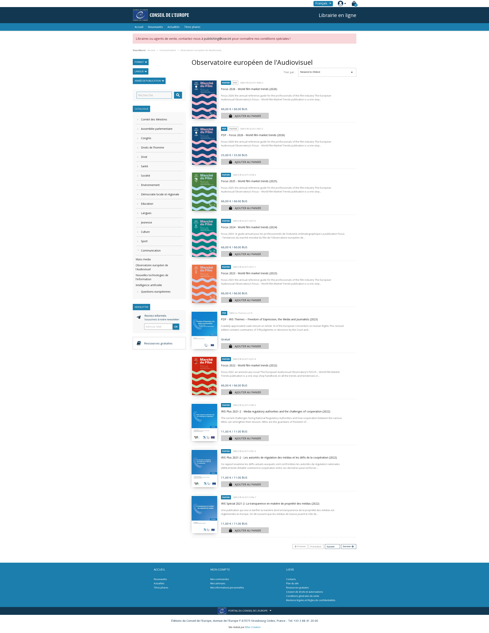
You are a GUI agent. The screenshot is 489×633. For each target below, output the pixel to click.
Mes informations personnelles (227, 587)
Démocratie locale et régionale (160, 194)
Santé (144, 166)
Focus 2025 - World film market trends (249, 181)
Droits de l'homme (152, 147)
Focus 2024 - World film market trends (249, 227)
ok (176, 326)
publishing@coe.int (217, 39)
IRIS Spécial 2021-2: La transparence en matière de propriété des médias (270, 503)
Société (145, 175)
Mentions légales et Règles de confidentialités (310, 600)
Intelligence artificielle (149, 285)
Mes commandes (219, 579)
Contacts (291, 579)
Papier (226, 82)
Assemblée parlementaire (156, 129)
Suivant (330, 546)
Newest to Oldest (327, 72)
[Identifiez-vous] (340, 3)
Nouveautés (155, 27)
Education (147, 203)
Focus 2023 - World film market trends (249, 273)
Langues (146, 213)
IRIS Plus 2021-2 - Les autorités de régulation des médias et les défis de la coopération (279, 457)
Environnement (150, 185)
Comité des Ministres (154, 119)
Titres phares (192, 27)
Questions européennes (156, 291)
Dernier (348, 546)
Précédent (315, 546)
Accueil (139, 27)
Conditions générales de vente (302, 596)
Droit (144, 157)
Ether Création (253, 627)
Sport (144, 241)
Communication (151, 250)
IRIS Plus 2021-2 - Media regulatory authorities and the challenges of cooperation (275, 411)
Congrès (146, 138)
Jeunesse (146, 222)
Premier (300, 546)
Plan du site (292, 583)
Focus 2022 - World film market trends (249, 365)
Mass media (143, 259)
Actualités (174, 27)
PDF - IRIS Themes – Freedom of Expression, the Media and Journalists (269, 319)
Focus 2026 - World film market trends (249, 89)
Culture (145, 232)
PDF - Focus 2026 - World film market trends (253, 135)
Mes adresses (217, 583)
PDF (235, 82)
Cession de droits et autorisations (304, 591)
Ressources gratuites (297, 587)
